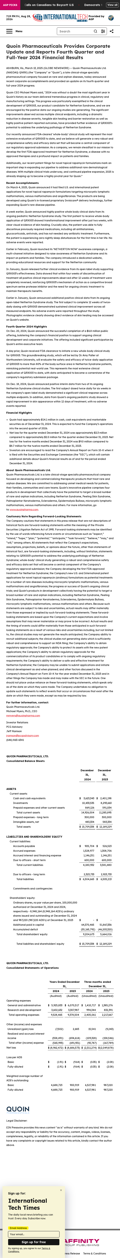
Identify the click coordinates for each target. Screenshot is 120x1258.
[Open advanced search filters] (103, 31)
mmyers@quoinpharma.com (23, 715)
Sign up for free (34, 1242)
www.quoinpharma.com (24, 509)
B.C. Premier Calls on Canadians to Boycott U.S (40, 5)
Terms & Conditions (94, 1253)
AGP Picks (10, 5)
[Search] (95, 31)
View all (112, 4)
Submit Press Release (67, 1253)
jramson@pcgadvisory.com (22, 735)
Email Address (18, 1228)
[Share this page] (111, 31)
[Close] (61, 1190)
